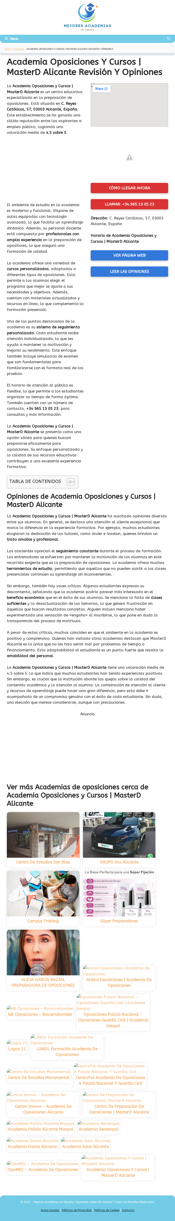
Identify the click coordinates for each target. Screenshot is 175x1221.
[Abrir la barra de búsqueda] (169, 39)
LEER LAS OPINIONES (129, 271)
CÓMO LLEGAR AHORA (129, 188)
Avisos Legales (50, 1210)
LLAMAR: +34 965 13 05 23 (129, 204)
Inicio (8, 49)
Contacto (128, 1210)
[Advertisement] (45, 169)
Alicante (19, 49)
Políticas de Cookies (106, 1210)
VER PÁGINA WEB (129, 255)
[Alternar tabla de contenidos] (68, 482)
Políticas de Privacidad (77, 1210)
